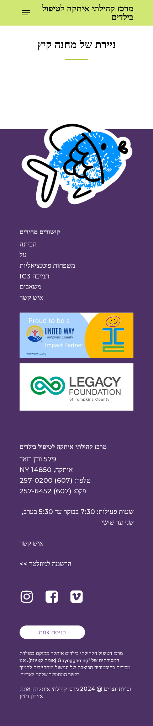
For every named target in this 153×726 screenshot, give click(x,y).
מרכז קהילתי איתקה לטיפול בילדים (87, 12)
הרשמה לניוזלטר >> (46, 564)
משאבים (30, 287)
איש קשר (31, 297)
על (23, 255)
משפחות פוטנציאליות (47, 265)
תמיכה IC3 (34, 276)
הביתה (28, 244)
